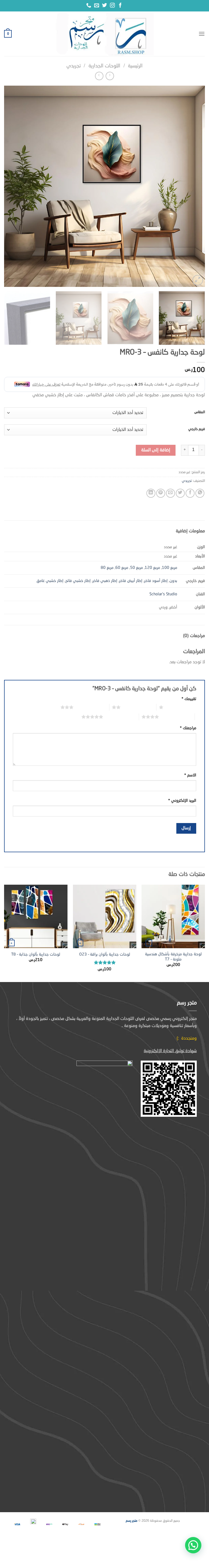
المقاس (199, 412)
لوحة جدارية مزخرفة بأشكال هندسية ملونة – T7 (173, 956)
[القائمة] (201, 33)
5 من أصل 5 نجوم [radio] (121, 717)
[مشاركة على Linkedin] (150, 493)
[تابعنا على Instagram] (112, 5)
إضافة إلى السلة (155, 450)
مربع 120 (152, 568)
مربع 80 (107, 568)
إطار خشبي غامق (49, 581)
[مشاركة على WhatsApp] (199, 493)
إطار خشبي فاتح (78, 581)
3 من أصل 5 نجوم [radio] (91, 707)
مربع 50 (136, 568)
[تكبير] (197, 280)
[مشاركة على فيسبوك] (190, 493)
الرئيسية (135, 66)
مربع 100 (169, 568)
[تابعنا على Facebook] (120, 5)
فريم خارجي (196, 429)
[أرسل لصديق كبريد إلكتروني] (170, 493)
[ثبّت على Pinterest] (160, 493)
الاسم (190, 775)
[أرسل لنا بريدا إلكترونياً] (96, 5)
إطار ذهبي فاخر (105, 581)
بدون (173, 581)
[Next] (11, 186)
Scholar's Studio (163, 594)
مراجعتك (188, 728)
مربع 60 (121, 568)
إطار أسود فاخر (156, 581)
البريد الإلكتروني (182, 801)
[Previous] (194, 186)
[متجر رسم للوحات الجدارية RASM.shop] (104, 33)
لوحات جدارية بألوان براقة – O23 (104, 954)
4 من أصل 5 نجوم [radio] (177, 717)
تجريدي (73, 66)
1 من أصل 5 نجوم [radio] (181, 707)
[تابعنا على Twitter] (104, 5)
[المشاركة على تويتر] (180, 493)
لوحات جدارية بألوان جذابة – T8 (35, 954)
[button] (193, 1545)
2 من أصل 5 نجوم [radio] (138, 707)
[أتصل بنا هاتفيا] (88, 5)
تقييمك (189, 699)
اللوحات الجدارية (104, 66)
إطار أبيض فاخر (130, 581)
